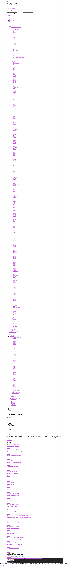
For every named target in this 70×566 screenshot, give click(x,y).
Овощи (12, 30)
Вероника (14, 152)
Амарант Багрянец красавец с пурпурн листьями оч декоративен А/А (19, 517)
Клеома (14, 199)
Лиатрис (14, 219)
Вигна (14, 35)
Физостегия (15, 295)
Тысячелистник (15, 291)
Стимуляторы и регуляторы (15, 392)
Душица (14, 103)
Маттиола (14, 233)
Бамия (14, 100)
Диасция (14, 178)
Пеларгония (15, 255)
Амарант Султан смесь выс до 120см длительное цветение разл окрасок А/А (20, 522)
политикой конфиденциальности (49, 563)
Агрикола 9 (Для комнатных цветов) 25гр (14, 462)
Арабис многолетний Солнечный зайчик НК (14, 544)
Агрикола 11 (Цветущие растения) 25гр (14, 457)
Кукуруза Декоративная (17, 211)
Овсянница (15, 252)
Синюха (14, 116)
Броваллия (14, 146)
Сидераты (12, 333)
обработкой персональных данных (17, 556)
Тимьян (14, 88)
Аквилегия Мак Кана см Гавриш (13, 495)
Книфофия (14, 201)
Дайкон (14, 38)
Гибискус (14, 102)
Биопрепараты (13, 396)
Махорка (14, 76)
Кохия (14, 209)
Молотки (12, 401)
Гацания (14, 159)
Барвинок (14, 140)
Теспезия (14, 288)
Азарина (14, 126)
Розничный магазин (12, 16)
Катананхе (14, 194)
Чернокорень (15, 121)
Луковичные (13, 377)
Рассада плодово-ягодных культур (16, 337)
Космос (14, 208)
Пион (14, 373)
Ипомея (14, 189)
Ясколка (14, 317)
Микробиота (15, 237)
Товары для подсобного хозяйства (14, 398)
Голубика (14, 320)
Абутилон (14, 124)
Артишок (14, 32)
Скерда (14, 277)
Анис (14, 99)
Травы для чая (15, 119)
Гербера (14, 166)
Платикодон (15, 259)
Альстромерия (15, 129)
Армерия (14, 134)
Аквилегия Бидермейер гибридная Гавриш (14, 489)
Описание (10, 433)
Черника (14, 325)
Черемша (14, 59)
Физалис (14, 91)
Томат (14, 56)
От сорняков (13, 391)
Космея (14, 207)
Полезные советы (12, 19)
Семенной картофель (12, 334)
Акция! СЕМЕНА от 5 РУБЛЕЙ (16, 27)
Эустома (14, 313)
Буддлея (14, 148)
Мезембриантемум (16, 234)
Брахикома (14, 144)
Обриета (14, 251)
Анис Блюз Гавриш (10, 533)
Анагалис (14, 131)
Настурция (14, 245)
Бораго (14, 65)
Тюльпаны (14, 387)
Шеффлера (14, 306)
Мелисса (14, 109)
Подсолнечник (15, 50)
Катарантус (15, 195)
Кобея (14, 202)
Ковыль (14, 203)
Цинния (14, 303)
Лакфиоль (14, 213)
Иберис (14, 188)
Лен (13, 218)
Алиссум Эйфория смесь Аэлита (12, 506)
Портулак (14, 82)
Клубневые (13, 358)
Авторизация (13, 9)
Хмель (14, 298)
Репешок (14, 114)
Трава (14, 328)
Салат (14, 53)
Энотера (14, 311)
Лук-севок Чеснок (12, 335)
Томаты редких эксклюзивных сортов (19, 57)
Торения (14, 289)
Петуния (14, 257)
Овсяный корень (15, 112)
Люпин (14, 226)
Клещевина (15, 200)
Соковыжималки (13, 405)
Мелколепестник (15, 236)
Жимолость (15, 346)
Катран (14, 69)
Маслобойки (13, 400)
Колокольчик (15, 369)
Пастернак (14, 47)
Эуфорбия (14, 314)
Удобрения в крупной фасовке (18, 394)
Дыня (14, 39)
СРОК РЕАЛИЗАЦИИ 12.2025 (18, 28)
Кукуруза (14, 43)
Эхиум (14, 315)
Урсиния (14, 292)
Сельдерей (14, 55)
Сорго (14, 281)
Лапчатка (14, 215)
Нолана (14, 250)
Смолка (14, 279)
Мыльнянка (15, 243)
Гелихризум (15, 164)
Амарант (14, 62)
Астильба (14, 135)
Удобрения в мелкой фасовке (17, 395)
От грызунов (13, 389)
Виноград (14, 154)
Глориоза (14, 171)
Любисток (14, 73)
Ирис (14, 368)
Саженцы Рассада (12, 336)
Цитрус (14, 353)
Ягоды (12, 318)
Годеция (14, 172)
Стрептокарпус (15, 285)
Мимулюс (14, 238)
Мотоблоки (13, 402)
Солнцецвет (15, 280)
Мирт (14, 240)
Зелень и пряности (14, 61)
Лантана (14, 214)
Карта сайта (40, 558)
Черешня (14, 354)
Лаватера (14, 212)
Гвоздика (14, 160)
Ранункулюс (15, 264)
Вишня (14, 342)
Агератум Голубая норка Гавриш (13, 446)
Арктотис (14, 133)
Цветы (12, 123)
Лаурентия (14, 216)
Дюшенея (14, 185)
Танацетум (14, 287)
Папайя (14, 254)
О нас (10, 18)
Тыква (14, 58)
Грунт (12, 397)
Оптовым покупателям (13, 15)
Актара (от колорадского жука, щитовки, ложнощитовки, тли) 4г (18, 500)
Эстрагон (14, 96)
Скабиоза (14, 276)
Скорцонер (14, 117)
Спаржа (14, 86)
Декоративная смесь (16, 176)
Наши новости (11, 20)
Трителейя (14, 386)
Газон (14, 327)
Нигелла (14, 249)
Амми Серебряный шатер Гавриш (13, 528)
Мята (14, 111)
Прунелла (14, 263)
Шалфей (14, 122)
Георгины (14, 365)
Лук (13, 45)
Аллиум (14, 378)
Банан (14, 139)
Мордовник (15, 242)
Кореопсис (14, 206)
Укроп (14, 89)
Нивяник (14, 248)
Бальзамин (14, 138)
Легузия (14, 217)
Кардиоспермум (15, 193)
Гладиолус (14, 381)
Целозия (14, 300)
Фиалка (14, 294)
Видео (10, 21)
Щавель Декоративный (16, 307)
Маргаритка (15, 231)
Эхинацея (14, 376)
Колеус (14, 204)
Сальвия (14, 270)
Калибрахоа (15, 192)
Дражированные (13, 329)
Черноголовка (15, 304)
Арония (14, 340)
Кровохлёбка (15, 106)
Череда (14, 120)
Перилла (14, 80)
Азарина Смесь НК (10, 484)
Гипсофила (14, 169)
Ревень (14, 83)
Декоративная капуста (16, 175)
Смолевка (14, 278)
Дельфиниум (15, 177)
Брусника (14, 319)
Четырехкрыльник (16, 305)
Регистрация (13, 10)
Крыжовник (15, 347)
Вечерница (14, 153)
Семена (10, 26)
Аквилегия (14, 127)
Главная (10, 408)
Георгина (14, 165)
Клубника (14, 322)
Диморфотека (15, 180)
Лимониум (14, 220)
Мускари (14, 383)
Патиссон (14, 48)
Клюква (14, 323)
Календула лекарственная (17, 105)
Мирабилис (15, 239)
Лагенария (14, 44)
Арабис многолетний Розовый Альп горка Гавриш (16, 539)
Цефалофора (15, 301)
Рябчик (14, 385)
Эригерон (14, 312)
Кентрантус (15, 196)
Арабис (14, 132)
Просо (14, 261)
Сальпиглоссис (15, 271)
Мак (13, 228)
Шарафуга (14, 356)
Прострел (14, 262)
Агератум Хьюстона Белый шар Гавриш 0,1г (15, 451)
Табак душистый (15, 286)
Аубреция (14, 137)
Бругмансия (15, 147)
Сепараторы (13, 404)
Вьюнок (14, 156)
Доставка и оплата (27, 558)
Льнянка (14, 225)
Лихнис (14, 221)
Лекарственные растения (15, 97)
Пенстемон (14, 256)
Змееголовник (15, 67)
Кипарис (14, 197)
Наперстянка (15, 244)
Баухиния (14, 142)
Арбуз (14, 31)
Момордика (15, 78)
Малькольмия (15, 230)
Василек (14, 149)
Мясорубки (13, 403)
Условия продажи (17, 558)
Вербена (14, 151)
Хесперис (14, 297)
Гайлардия (14, 158)
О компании (22, 558)
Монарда (14, 110)
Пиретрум (14, 258)
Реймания (14, 266)
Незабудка (14, 246)
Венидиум (14, 150)
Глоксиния (14, 170)
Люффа (14, 74)
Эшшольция (15, 316)
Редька (14, 52)
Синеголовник (15, 275)
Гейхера (14, 161)
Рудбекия (14, 269)
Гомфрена (14, 173)
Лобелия (14, 222)
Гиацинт (14, 380)
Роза (13, 267)
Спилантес (14, 282)
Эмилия (14, 310)
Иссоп (14, 68)
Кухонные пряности (16, 72)
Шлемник (14, 94)
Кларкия (14, 198)
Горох (14, 36)
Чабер (14, 93)
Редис (14, 51)
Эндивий (14, 60)
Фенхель (14, 90)
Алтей (14, 98)
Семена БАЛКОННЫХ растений (16, 29)
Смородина (15, 352)
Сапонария (14, 272)
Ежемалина (15, 345)
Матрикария (15, 232)
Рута (13, 85)
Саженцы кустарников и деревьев (16, 339)
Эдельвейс (14, 309)
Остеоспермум (15, 253)
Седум (14, 274)
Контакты (10, 22)
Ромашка (14, 115)
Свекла (14, 54)
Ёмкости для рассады (14, 406)
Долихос (14, 181)
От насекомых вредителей (15, 390)
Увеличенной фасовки (14, 331)
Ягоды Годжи (15, 326)
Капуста (14, 41)
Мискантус (14, 370)
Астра (14, 136)
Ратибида (14, 265)
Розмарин (14, 84)
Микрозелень (15, 77)
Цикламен (14, 362)
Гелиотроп (14, 163)
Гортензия (14, 344)
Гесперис (14, 167)
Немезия (14, 247)
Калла (14, 361)
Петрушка (14, 81)
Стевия (14, 118)
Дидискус (14, 179)
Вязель (14, 157)
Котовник (14, 71)
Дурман (14, 183)
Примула (14, 260)
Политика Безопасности (34, 558)
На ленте (12, 330)
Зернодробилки (13, 399)
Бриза (14, 145)
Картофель (14, 42)
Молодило (14, 241)
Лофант (14, 108)
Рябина (14, 350)
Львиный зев (15, 224)
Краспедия (14, 210)
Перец (14, 49)
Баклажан (14, 33)
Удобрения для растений (15, 393)
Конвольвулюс (15, 205)
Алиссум (14, 128)
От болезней (13, 388)
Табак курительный (16, 87)
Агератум (14, 125)
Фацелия (14, 293)
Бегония (14, 143)
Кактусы (14, 190)
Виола (14, 155)
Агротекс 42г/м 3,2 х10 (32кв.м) (12, 473)
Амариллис (15, 379)
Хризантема (15, 299)
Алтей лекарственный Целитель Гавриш (14, 511)
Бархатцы (14, 141)
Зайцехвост (15, 187)
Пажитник (14, 79)
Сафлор (14, 273)
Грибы (14, 37)
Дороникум (15, 182)
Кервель (14, 70)
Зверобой (14, 104)
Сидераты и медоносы (12, 332)
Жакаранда (14, 186)
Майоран (14, 75)
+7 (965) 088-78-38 (10, 4)
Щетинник (14, 308)
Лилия (14, 382)
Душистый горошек (16, 184)
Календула (14, 191)
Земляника (14, 321)
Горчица (14, 66)
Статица (14, 283)
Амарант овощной (16, 63)
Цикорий (14, 92)
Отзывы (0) (11, 434)
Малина (14, 324)
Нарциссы (14, 384)
